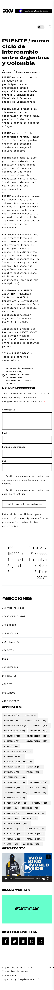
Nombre (6, 433)
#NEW (5, 658)
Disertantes (13, 756)
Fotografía (38, 782)
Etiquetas (12, 772)
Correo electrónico (13, 446)
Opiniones (30, 808)
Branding (12, 720)
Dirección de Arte (17, 751)
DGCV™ (9, 72)
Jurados (39, 792)
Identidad (13, 787)
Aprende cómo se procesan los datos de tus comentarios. (25, 522)
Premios (11, 818)
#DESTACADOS (24, 72)
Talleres (35, 834)
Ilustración (36, 787)
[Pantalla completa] (48, 878)
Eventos (32, 772)
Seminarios (35, 828)
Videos (11, 844)
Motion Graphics (15, 803)
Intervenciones (14, 377)
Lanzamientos (13, 380)
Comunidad (27, 368)
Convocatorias (13, 371)
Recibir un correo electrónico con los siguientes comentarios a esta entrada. (25, 480)
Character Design (16, 725)
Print (29, 818)
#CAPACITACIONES (13, 607)
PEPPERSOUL (21, 321)
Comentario (10, 409)
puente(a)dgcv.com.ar (16, 314)
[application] (27, 867)
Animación (12, 715)
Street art (28, 380)
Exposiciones (14, 782)
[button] (27, 867)
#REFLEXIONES (10, 701)
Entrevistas (13, 767)
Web (4, 460)
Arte (30, 715)
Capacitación (35, 720)
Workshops (31, 844)
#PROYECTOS (9, 675)
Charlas (41, 725)
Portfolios (34, 813)
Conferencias (37, 736)
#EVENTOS (8, 650)
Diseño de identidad (18, 761)
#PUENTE (36, 72)
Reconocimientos (16, 823)
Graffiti (27, 374)
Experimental (13, 374)
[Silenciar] (43, 878)
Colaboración (13, 368)
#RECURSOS (8, 692)
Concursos (13, 736)
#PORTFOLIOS (10, 667)
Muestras (40, 803)
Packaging (12, 813)
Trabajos (10, 383)
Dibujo (11, 746)
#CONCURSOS (9, 624)
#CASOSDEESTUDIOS (13, 616)
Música (10, 808)
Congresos (12, 741)
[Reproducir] (5, 878)
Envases (35, 767)
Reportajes (13, 828)
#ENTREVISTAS (10, 641)
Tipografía (13, 839)
